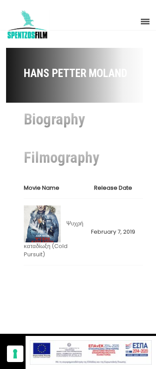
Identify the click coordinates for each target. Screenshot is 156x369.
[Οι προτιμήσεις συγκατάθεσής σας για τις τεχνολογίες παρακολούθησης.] (15, 354)
